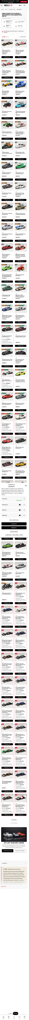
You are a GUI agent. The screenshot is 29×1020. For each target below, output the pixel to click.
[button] (26, 485)
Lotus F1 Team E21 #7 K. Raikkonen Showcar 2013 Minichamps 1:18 (6, 51)
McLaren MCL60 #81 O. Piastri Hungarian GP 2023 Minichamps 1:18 (21, 758)
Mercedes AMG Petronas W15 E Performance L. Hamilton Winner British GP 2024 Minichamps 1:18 (7, 642)
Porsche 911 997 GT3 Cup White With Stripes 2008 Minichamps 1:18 (20, 194)
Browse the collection (20, 850)
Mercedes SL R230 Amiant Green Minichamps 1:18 (20, 404)
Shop (6, 9)
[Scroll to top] (19, 1014)
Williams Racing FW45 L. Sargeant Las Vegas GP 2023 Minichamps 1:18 (20, 641)
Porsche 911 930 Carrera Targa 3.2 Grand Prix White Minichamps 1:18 (21, 424)
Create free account (7, 850)
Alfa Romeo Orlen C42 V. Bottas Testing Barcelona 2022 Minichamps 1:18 (21, 735)
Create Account (23, 1)
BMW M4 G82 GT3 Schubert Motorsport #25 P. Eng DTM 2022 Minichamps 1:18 (7, 316)
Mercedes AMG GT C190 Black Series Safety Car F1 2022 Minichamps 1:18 (6, 448)
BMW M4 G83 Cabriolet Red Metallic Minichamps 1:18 (7, 404)
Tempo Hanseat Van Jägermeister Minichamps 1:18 (7, 153)
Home (2, 9)
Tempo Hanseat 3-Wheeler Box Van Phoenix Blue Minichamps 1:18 (20, 92)
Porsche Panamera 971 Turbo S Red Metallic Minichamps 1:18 (21, 336)
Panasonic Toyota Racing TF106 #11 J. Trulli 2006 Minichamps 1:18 (20, 51)
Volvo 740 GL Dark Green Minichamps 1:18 (20, 448)
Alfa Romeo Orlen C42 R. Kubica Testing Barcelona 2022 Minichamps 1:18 (21, 664)
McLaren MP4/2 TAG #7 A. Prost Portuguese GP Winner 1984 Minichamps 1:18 (20, 805)
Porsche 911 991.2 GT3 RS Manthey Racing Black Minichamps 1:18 (20, 360)
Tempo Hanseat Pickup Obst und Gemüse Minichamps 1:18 (20, 214)
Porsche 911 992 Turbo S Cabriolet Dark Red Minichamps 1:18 (6, 255)
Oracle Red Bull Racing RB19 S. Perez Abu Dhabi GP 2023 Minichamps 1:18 (7, 782)
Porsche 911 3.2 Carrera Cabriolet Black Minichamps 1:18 (20, 553)
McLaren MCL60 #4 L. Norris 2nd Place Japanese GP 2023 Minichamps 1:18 (7, 664)
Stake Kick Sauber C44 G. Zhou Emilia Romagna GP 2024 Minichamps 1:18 (7, 758)
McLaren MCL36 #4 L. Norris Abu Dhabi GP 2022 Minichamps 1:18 (20, 594)
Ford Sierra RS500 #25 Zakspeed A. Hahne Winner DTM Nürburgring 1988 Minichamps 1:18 (20, 133)
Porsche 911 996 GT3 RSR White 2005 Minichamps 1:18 (20, 153)
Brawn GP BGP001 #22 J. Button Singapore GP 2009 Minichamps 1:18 (20, 617)
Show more (3, 886)
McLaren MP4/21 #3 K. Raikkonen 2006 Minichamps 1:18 (7, 380)
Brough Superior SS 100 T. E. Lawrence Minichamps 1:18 (6, 594)
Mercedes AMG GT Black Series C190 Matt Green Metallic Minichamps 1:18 (6, 553)
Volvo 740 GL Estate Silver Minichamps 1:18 (20, 573)
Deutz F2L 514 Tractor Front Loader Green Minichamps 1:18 (7, 132)
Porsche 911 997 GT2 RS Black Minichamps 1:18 (7, 214)
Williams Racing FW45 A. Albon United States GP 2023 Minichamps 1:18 (20, 711)
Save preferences (14, 520)
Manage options (14, 531)
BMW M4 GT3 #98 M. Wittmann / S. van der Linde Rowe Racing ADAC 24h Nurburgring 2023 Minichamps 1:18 (21, 297)
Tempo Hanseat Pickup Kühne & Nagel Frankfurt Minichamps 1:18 (21, 112)
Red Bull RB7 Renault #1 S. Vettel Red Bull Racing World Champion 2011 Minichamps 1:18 (20, 72)
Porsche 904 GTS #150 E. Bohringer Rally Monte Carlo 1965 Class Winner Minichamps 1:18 (20, 317)
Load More (14, 819)
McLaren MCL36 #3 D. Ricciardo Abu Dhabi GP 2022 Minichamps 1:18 (7, 688)
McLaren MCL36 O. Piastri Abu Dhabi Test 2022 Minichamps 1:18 (6, 805)
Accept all (14, 523)
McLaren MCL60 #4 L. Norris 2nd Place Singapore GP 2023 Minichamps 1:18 (7, 735)
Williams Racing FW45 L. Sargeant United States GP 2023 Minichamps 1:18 (20, 782)
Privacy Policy (15, 534)
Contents (4, 863)
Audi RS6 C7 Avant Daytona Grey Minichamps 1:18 (6, 173)
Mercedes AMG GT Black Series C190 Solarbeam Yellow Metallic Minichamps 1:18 (21, 471)
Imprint (21, 534)
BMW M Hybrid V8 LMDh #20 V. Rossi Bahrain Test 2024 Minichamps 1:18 (7, 573)
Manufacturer (12, 9)
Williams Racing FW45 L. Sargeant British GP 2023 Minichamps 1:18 (6, 617)
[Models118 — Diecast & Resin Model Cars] (8, 5)
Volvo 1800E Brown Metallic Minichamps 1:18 (6, 194)
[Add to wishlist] (11, 41)
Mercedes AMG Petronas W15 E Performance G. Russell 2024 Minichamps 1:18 (7, 711)
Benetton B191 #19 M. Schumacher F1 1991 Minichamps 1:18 (5, 92)
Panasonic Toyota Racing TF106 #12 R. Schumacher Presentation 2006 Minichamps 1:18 (6, 72)
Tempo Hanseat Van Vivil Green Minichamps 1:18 (20, 173)
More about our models (6, 18)
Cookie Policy (8, 534)
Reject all (14, 527)
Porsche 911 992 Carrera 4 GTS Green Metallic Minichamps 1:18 (6, 424)
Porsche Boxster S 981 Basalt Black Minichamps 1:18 (7, 336)
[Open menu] (1, 5)
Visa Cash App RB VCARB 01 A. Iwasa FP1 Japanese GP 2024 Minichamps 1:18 (20, 688)
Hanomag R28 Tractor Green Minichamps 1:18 (7, 112)
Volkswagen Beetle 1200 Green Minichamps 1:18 (6, 296)
